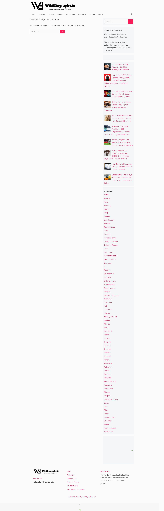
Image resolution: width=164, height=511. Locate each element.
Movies (100, 14)
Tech (106, 406)
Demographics (110, 259)
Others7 (107, 360)
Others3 (107, 345)
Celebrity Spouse (111, 245)
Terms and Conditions (75, 489)
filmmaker (108, 299)
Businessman (109, 227)
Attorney (107, 206)
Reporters (108, 385)
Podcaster (108, 363)
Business (107, 223)
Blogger (107, 216)
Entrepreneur (109, 284)
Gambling (108, 302)
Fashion (107, 292)
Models (107, 320)
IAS (105, 306)
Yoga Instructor (110, 428)
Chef (106, 249)
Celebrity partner (111, 241)
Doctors (107, 270)
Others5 (107, 353)
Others (107, 335)
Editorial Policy (73, 482)
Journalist (108, 310)
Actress (51, 14)
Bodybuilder (109, 220)
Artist (106, 202)
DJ (105, 267)
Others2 (107, 342)
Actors (42, 14)
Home (34, 14)
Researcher (108, 389)
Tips (106, 410)
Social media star (111, 399)
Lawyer (107, 313)
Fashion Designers (111, 295)
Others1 (107, 338)
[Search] (62, 31)
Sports (60, 14)
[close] (80, 504)
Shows (92, 14)
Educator (107, 277)
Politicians (70, 14)
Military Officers (110, 317)
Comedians (108, 252)
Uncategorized (110, 417)
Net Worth (108, 331)
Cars (106, 231)
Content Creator (110, 256)
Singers (107, 396)
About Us (70, 475)
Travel (106, 414)
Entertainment (110, 281)
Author (107, 209)
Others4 (107, 349)
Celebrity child (110, 238)
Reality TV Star (110, 381)
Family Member (110, 288)
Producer (107, 374)
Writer (106, 424)
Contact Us (71, 479)
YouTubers (82, 14)
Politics (107, 371)
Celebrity (107, 234)
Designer (107, 263)
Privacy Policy (72, 486)
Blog (106, 213)
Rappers (107, 378)
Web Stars (108, 421)
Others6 (107, 356)
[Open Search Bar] (131, 14)
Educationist (109, 274)
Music (106, 328)
